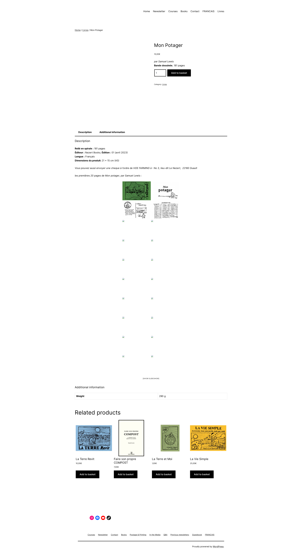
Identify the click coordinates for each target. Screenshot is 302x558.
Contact (195, 11)
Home (146, 11)
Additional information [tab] (112, 132)
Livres (221, 11)
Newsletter (159, 11)
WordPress (218, 546)
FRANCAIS (208, 11)
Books (184, 11)
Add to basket (179, 73)
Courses (173, 11)
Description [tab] (85, 132)
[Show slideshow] (151, 378)
